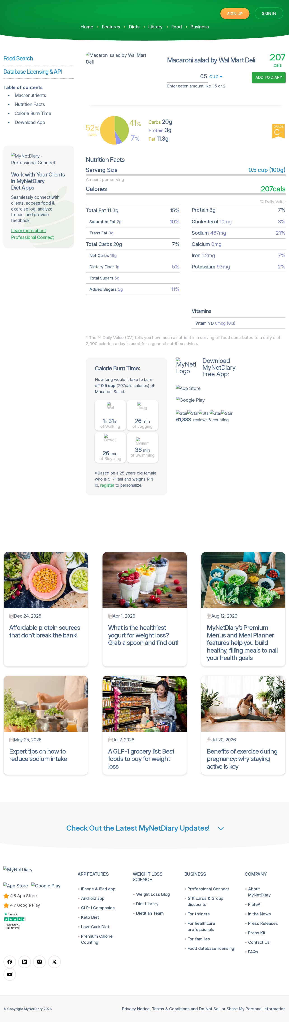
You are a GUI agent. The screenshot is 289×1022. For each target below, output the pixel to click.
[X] (54, 962)
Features (111, 27)
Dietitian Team (150, 913)
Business (199, 27)
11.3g (159, 138)
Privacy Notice (136, 1008)
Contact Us (259, 942)
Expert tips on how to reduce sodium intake (38, 755)
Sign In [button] (269, 13)
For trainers (199, 914)
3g (160, 130)
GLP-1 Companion (98, 907)
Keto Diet (90, 917)
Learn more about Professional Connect (32, 234)
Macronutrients (30, 95)
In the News (259, 914)
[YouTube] (9, 974)
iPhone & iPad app (98, 889)
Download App (30, 122)
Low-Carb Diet (95, 926)
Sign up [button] (235, 13)
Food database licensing (211, 948)
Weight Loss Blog (153, 894)
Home (86, 27)
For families (199, 939)
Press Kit (257, 932)
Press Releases (263, 923)
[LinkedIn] (24, 962)
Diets (134, 27)
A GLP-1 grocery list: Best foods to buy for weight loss (141, 758)
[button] (206, 388)
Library (155, 27)
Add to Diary (268, 77)
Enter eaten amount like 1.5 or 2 (196, 86)
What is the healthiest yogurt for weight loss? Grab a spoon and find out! (143, 635)
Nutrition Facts (30, 104)
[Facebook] (9, 962)
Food (176, 27)
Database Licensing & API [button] (32, 71)
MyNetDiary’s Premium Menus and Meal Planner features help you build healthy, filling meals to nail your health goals (242, 643)
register (107, 485)
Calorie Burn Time (33, 113)
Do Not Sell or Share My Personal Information (242, 1008)
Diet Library (147, 903)
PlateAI (254, 904)
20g (160, 121)
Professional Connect (208, 889)
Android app (93, 898)
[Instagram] (39, 962)
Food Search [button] (18, 58)
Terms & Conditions (171, 1008)
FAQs (253, 951)
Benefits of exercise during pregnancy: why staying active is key (242, 758)
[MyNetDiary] (37, 11)
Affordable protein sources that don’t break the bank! (44, 631)
